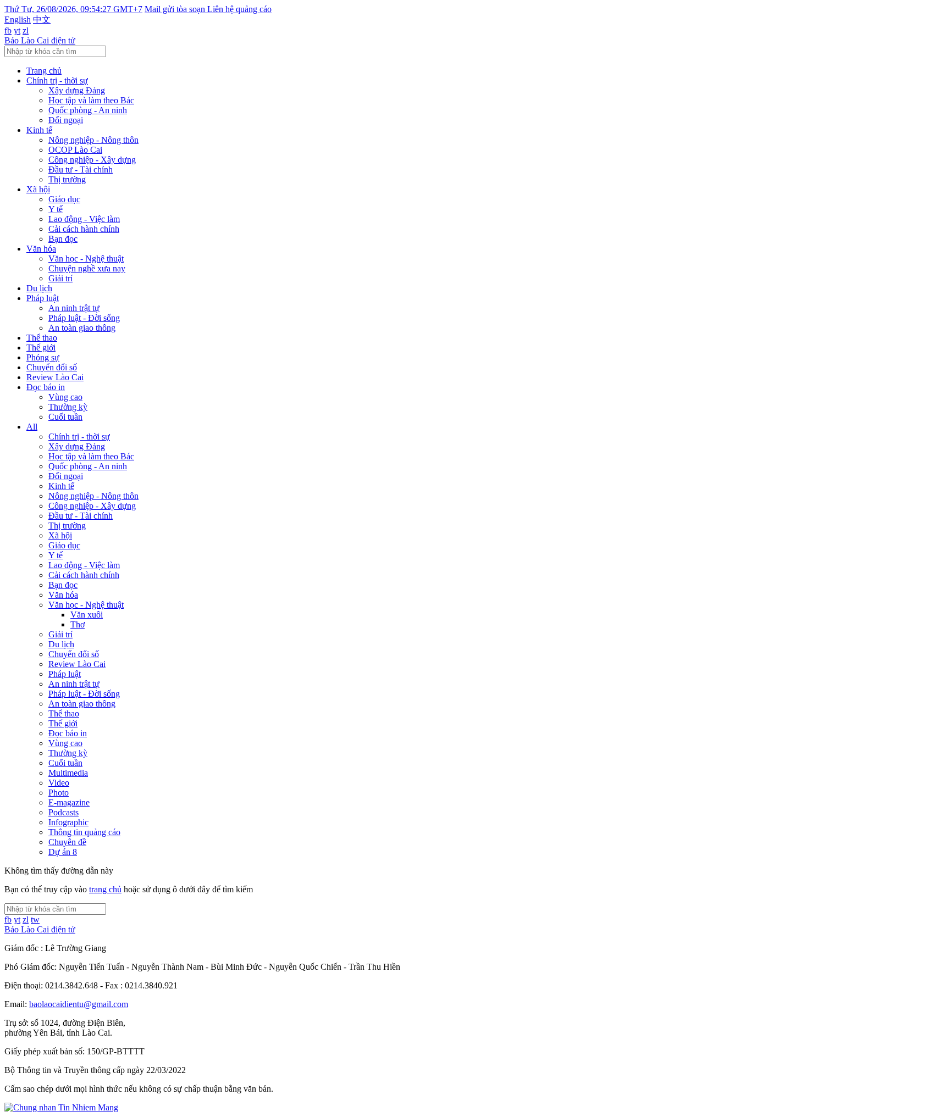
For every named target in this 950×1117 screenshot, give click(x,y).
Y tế (55, 209)
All (31, 426)
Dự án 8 (62, 852)
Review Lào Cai (55, 377)
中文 (42, 19)
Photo (58, 792)
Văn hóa (41, 248)
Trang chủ (44, 70)
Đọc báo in (45, 387)
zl (26, 30)
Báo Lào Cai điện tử (39, 40)
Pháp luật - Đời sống (84, 318)
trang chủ (105, 889)
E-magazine (69, 802)
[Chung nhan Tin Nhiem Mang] (61, 1107)
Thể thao (41, 337)
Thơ (77, 624)
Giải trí (60, 278)
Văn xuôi (86, 614)
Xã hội (38, 189)
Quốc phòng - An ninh (87, 110)
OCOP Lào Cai (75, 149)
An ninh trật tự (74, 308)
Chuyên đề (67, 842)
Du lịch (39, 288)
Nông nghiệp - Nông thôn (93, 140)
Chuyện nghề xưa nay (86, 268)
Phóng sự (42, 357)
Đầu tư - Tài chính (80, 169)
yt (17, 30)
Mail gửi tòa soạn (176, 9)
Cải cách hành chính (83, 229)
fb (8, 30)
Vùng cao (65, 397)
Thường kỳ (67, 407)
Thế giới (41, 347)
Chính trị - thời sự (57, 80)
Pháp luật (42, 298)
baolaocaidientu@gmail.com (78, 1004)
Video (58, 782)
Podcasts (63, 812)
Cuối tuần (65, 416)
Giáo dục (64, 199)
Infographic (68, 822)
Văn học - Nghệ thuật (86, 258)
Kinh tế (39, 130)
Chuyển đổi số (51, 367)
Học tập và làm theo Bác (91, 100)
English (17, 19)
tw (35, 919)
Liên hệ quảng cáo (239, 9)
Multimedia (68, 772)
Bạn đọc (63, 238)
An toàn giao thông (81, 327)
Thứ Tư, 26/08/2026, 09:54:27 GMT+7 (73, 9)
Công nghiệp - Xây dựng (92, 159)
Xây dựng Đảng (76, 90)
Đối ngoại (65, 120)
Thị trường (67, 179)
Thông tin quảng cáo (84, 832)
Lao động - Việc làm (84, 219)
